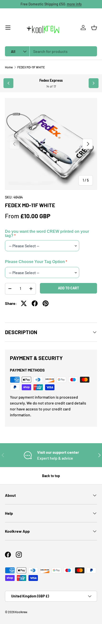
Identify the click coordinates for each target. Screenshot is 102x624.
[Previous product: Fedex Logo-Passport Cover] (8, 83)
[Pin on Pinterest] (45, 303)
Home (9, 67)
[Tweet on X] (23, 303)
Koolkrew (21, 612)
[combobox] (51, 51)
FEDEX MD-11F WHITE (31, 67)
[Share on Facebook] (34, 303)
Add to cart (68, 288)
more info (74, 4)
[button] (94, 27)
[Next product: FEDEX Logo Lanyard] (94, 83)
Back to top (51, 476)
